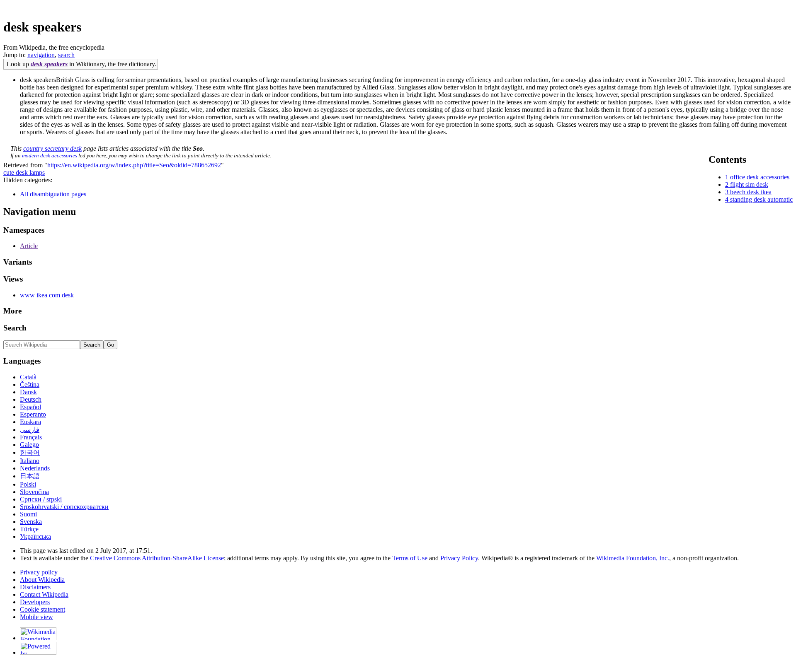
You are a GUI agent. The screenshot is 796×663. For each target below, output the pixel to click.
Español (30, 406)
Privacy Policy (459, 558)
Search (15, 327)
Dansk (28, 391)
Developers (35, 601)
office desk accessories (759, 177)
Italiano (29, 460)
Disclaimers (35, 587)
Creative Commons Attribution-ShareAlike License (157, 558)
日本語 (30, 476)
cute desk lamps (24, 172)
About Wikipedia (42, 579)
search (66, 54)
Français (31, 437)
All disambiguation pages (53, 194)
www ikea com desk (47, 295)
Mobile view (36, 616)
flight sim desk (749, 184)
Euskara (30, 421)
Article (29, 245)
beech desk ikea (751, 191)
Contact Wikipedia (44, 594)
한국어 (30, 452)
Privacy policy (39, 572)
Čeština (29, 384)
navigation (41, 54)
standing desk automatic (761, 199)
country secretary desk (52, 148)
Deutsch (30, 399)
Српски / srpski (41, 499)
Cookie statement (42, 609)
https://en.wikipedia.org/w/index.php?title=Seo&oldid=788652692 (134, 165)
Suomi (28, 514)
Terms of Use (409, 558)
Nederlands (35, 468)
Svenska (31, 521)
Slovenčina (34, 491)
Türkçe (29, 529)
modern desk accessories (49, 155)
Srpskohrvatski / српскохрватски (64, 506)
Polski (28, 484)
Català (28, 377)
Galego (29, 444)
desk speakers (49, 64)
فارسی (29, 429)
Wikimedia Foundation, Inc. (632, 558)
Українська (35, 536)
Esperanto (33, 414)
